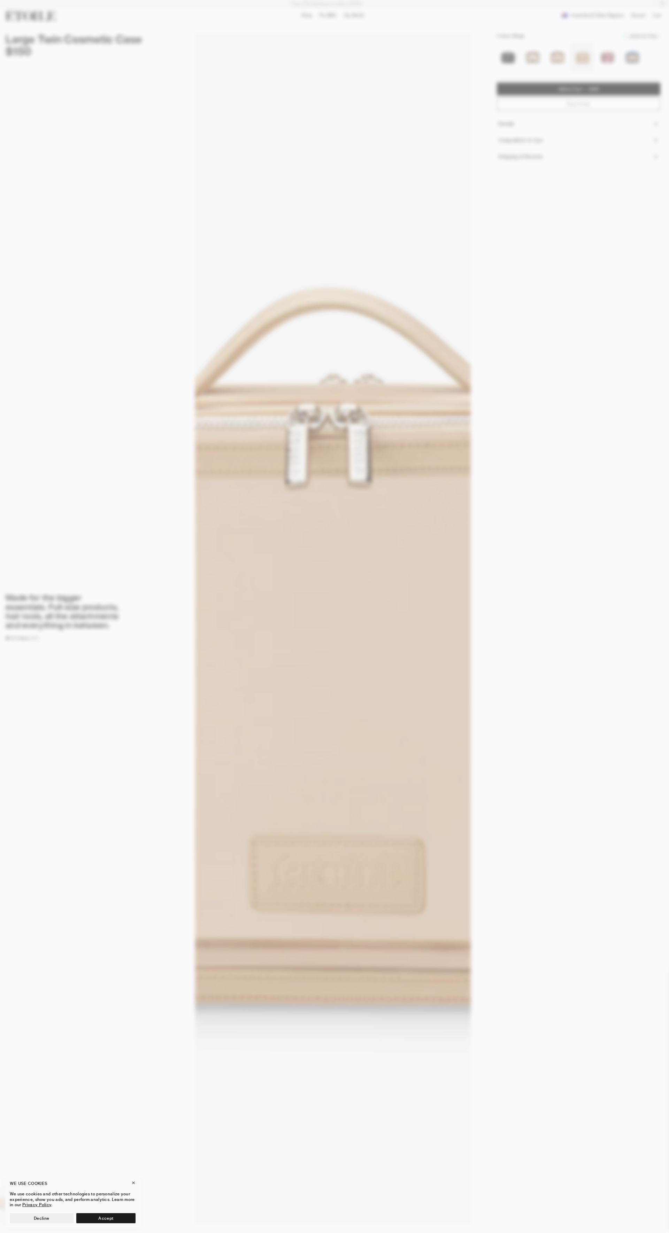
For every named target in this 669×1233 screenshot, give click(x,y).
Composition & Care (520, 140)
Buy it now (578, 104)
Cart (658, 16)
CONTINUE (586, 1213)
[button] (17, 638)
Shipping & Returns (520, 156)
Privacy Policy (36, 1205)
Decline (41, 1218)
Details (506, 124)
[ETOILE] (31, 15)
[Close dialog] (655, 981)
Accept (105, 1218)
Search (638, 16)
